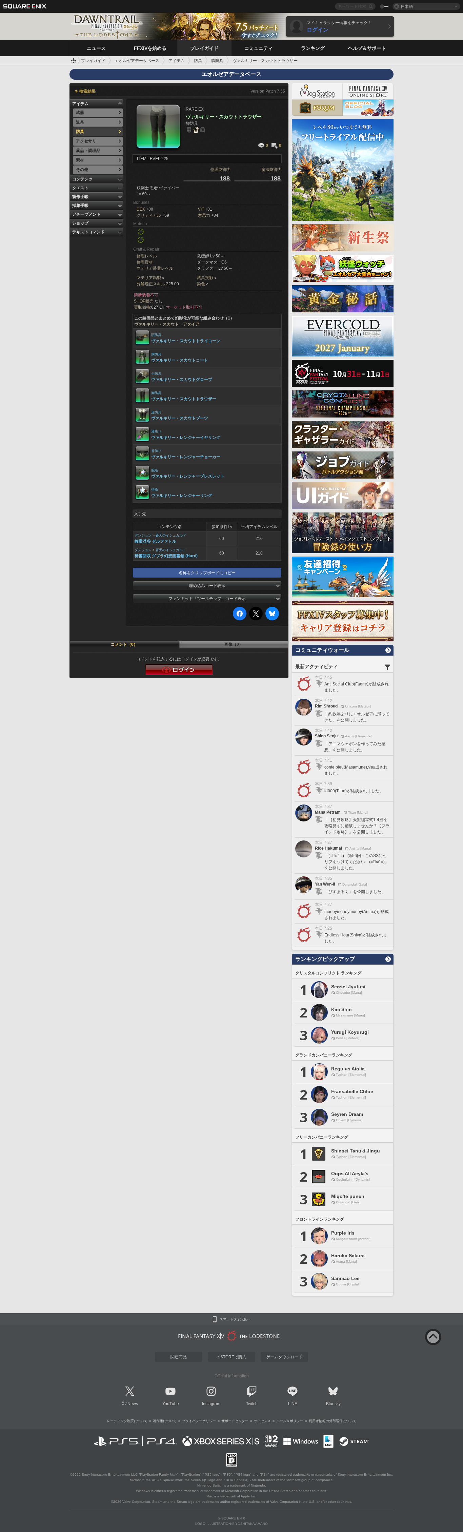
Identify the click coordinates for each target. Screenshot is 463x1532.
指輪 (154, 489)
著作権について (165, 1421)
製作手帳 (80, 196)
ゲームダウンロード (284, 1357)
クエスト (80, 188)
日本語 (407, 6)
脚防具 (156, 393)
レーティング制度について (127, 1421)
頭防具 (156, 335)
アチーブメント (86, 214)
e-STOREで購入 (231, 1357)
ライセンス (262, 1421)
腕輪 (154, 470)
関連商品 (178, 1357)
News (132, 1403)
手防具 (156, 373)
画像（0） (233, 644)
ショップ (80, 223)
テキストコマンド (88, 232)
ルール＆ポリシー (289, 1421)
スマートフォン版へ (235, 1319)
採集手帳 (80, 205)
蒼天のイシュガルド (171, 535)
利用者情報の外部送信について (332, 1421)
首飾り (156, 451)
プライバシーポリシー (199, 1421)
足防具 (156, 412)
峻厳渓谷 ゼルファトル (155, 541)
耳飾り (156, 431)
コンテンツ (82, 179)
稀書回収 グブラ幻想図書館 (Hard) (166, 556)
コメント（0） (124, 644)
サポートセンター (234, 1421)
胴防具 (156, 354)
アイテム (80, 103)
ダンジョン (143, 535)
